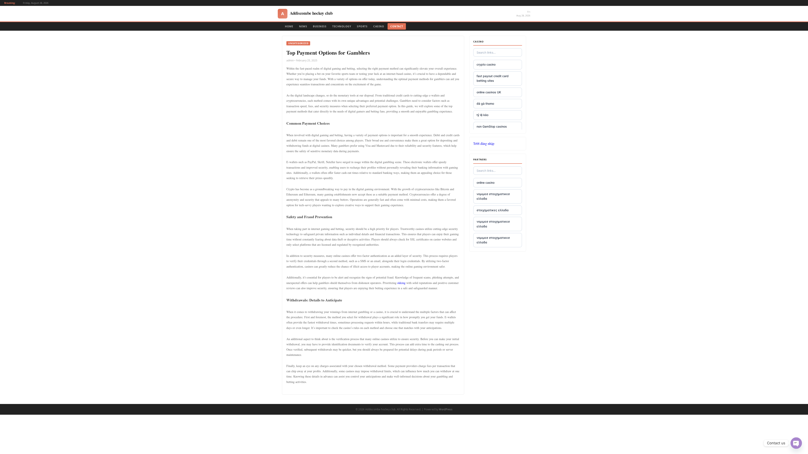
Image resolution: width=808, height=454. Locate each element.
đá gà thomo (485, 103)
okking (401, 283)
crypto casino (486, 64)
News (303, 26)
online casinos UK (489, 92)
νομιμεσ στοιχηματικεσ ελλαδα (493, 196)
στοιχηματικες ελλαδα (493, 210)
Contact (396, 26)
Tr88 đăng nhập (483, 143)
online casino (485, 182)
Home (289, 26)
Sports (362, 26)
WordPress (445, 409)
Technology (341, 26)
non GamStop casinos (492, 126)
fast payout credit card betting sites (493, 78)
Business (319, 26)
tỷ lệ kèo (482, 115)
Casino (378, 26)
